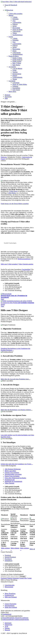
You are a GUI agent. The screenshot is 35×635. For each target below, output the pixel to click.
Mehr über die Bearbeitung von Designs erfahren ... (16, 410)
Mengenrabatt (9, 587)
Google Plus (23, 578)
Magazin (7, 630)
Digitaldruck (8, 560)
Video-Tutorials (9, 483)
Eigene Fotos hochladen (12, 476)
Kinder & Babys (14, 56)
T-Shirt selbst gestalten (15, 13)
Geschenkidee (26, 269)
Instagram (16, 578)
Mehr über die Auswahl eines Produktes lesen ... (15, 379)
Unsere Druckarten (10, 604)
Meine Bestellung (10, 593)
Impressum (8, 623)
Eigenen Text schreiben (12, 472)
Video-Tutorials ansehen (25, 264)
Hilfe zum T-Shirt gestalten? (9, 264)
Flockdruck (8, 559)
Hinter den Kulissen (11, 607)
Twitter (29, 578)
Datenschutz (8, 624)
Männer (11, 15)
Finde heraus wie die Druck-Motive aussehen (15, 203)
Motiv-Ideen (12, 91)
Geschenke (12, 81)
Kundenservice (9, 595)
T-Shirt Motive (11, 193)
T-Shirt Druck (13, 191)
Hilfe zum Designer (11, 597)
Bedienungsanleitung (24, 259)
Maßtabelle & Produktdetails (13, 481)
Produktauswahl (10, 480)
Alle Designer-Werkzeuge (13, 469)
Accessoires (12, 67)
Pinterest (9, 578)
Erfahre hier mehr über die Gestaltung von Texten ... (17, 464)
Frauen (11, 36)
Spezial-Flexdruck (10, 557)
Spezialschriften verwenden (13, 474)
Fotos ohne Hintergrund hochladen (15, 478)
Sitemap (7, 628)
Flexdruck (8, 555)
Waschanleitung (9, 605)
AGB (6, 626)
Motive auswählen (10, 471)
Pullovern (4, 157)
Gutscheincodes (9, 585)
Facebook (4, 578)
